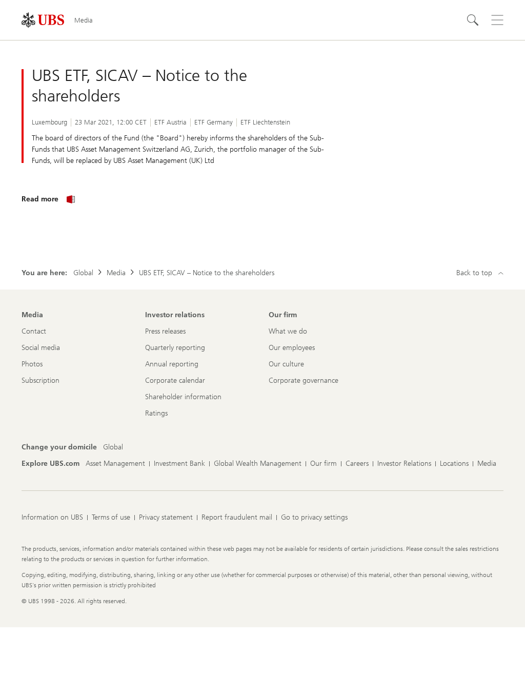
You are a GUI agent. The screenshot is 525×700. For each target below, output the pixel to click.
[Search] (473, 20)
